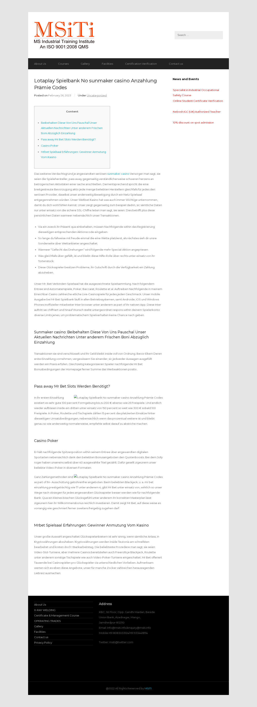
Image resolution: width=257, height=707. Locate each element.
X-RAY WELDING (44, 610)
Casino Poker (49, 145)
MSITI (147, 688)
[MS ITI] (128, 35)
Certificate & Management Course (56, 615)
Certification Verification (141, 63)
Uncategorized (97, 95)
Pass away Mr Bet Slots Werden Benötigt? (68, 139)
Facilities (107, 63)
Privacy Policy (43, 642)
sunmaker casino (118, 173)
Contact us (176, 63)
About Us (40, 63)
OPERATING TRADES (47, 620)
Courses (63, 63)
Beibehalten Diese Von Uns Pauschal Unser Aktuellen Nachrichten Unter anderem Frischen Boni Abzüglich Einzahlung (72, 128)
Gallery (85, 63)
